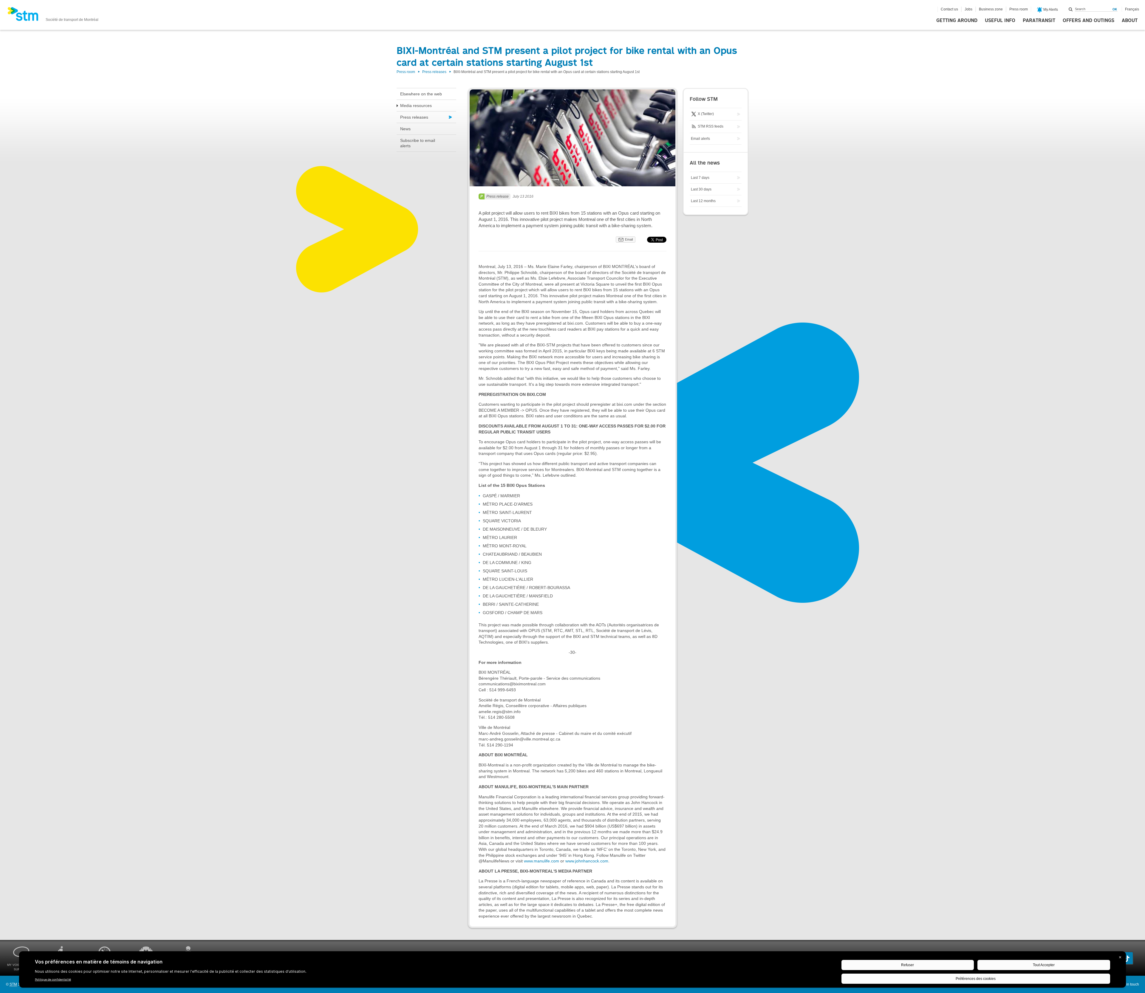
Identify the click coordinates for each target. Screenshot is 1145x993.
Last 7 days (700, 178)
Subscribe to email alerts (417, 143)
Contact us (949, 9)
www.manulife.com (541, 861)
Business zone (991, 9)
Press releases (434, 72)
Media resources (416, 105)
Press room (1018, 9)
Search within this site (1071, 9)
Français (1132, 9)
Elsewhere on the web (421, 94)
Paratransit (1039, 20)
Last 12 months (703, 201)
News (405, 128)
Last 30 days (701, 189)
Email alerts (700, 139)
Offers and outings (1088, 20)
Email (629, 239)
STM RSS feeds (710, 126)
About (1130, 20)
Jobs (968, 9)
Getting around (956, 20)
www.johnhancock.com (586, 861)
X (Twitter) (705, 114)
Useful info (1000, 20)
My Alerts (1050, 9)
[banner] (52, 16)
